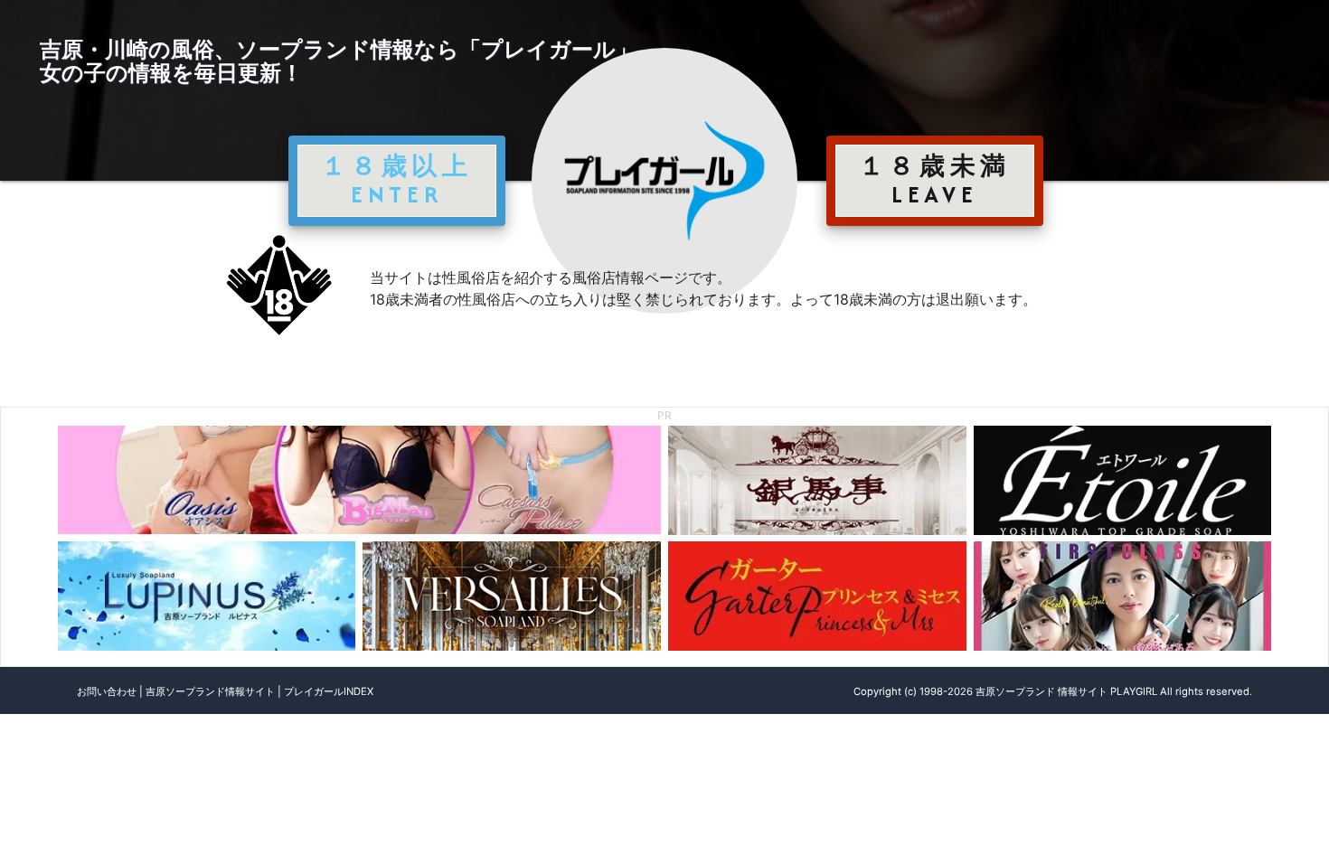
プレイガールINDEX (328, 691)
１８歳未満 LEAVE (935, 180)
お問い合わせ (107, 691)
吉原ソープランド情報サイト (210, 691)
